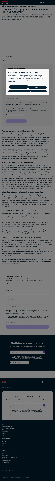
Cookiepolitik (11, 81)
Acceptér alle (18, 86)
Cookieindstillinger (27, 91)
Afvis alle (37, 87)
